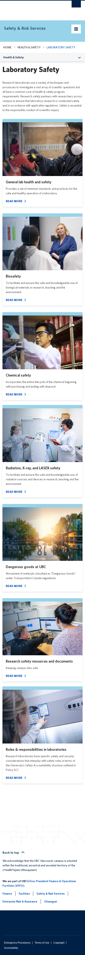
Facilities (24, 893)
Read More (14, 201)
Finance (7, 893)
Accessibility (11, 947)
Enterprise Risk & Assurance (19, 901)
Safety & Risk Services (51, 893)
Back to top (11, 853)
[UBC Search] (76, 5)
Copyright (58, 942)
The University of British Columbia (31, 8)
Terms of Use (42, 942)
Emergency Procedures (17, 942)
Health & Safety (29, 47)
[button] (79, 57)
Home (7, 47)
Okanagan (50, 901)
